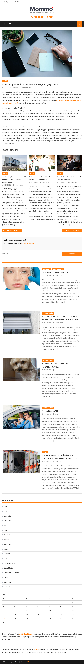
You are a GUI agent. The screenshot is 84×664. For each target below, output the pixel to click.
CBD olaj (36, 649)
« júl (3, 627)
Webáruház (8, 587)
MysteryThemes (32, 662)
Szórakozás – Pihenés (12, 573)
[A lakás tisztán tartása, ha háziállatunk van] (21, 369)
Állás (5, 81)
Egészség (46, 269)
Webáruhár (8, 582)
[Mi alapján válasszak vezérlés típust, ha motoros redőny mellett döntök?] (21, 322)
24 (4, 618)
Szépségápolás (9, 563)
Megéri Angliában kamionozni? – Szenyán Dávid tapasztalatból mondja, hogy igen (14, 179)
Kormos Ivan (17, 88)
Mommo (7, 554)
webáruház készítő (25, 634)
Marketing (7, 544)
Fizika (6, 530)
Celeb (6, 511)
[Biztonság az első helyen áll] (21, 278)
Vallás (6, 577)
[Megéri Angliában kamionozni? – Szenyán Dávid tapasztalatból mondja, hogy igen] (15, 163)
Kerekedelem (8, 535)
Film (5, 525)
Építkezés (7, 521)
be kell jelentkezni (27, 244)
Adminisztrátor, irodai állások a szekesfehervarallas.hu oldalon (73, 230)
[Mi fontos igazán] (21, 417)
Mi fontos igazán (50, 411)
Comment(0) (28, 88)
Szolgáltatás (58, 269)
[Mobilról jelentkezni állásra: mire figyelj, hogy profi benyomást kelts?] (21, 461)
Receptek (7, 558)
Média (6, 549)
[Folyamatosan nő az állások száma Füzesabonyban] (42, 163)
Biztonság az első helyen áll (56, 272)
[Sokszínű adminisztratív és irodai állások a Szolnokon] (69, 163)
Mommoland (42, 17)
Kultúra (6, 540)
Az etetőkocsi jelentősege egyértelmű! (13, 230)
